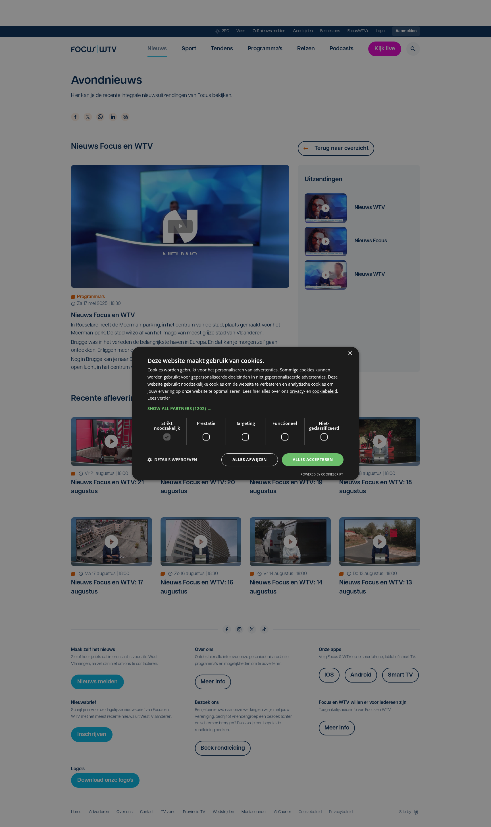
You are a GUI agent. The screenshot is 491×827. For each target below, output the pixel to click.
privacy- (297, 391)
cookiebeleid (324, 391)
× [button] (350, 353)
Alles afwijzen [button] (249, 459)
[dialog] (245, 413)
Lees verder (158, 398)
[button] (245, 408)
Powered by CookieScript (322, 474)
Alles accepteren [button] (313, 459)
